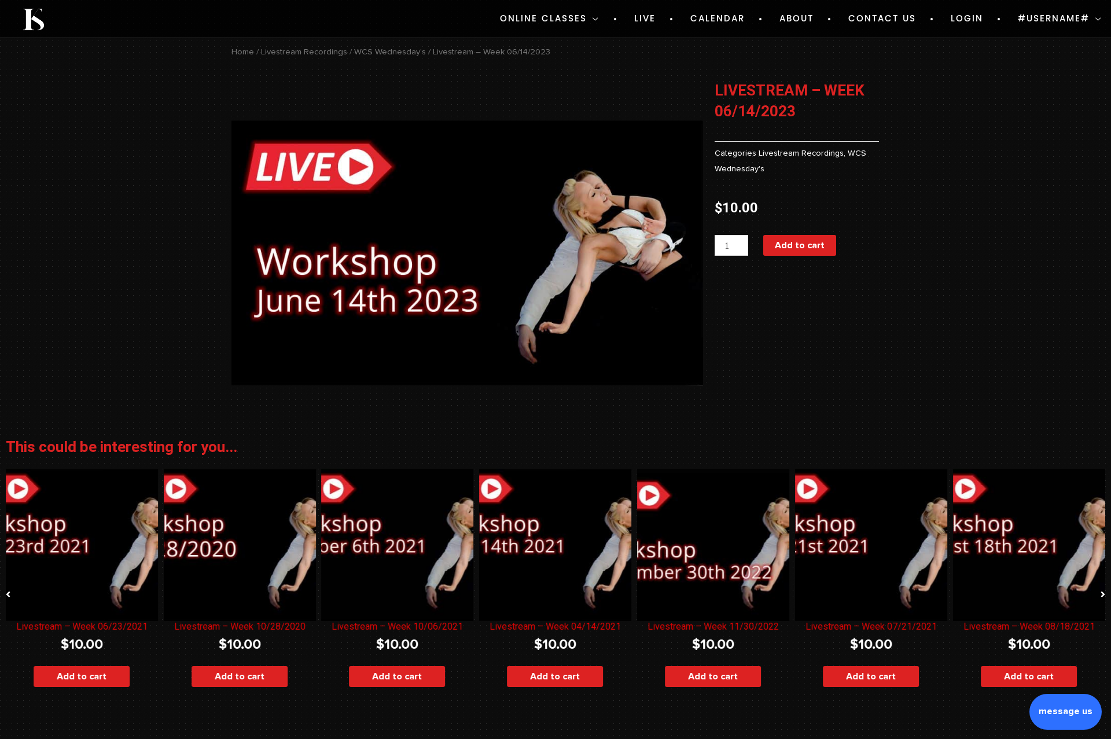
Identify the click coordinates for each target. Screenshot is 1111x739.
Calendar (717, 19)
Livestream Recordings (304, 51)
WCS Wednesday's (390, 51)
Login (967, 19)
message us (1065, 711)
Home (242, 51)
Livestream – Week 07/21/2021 (871, 626)
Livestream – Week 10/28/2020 (240, 626)
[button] (8, 594)
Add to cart (800, 245)
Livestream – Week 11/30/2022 (713, 626)
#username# (1054, 19)
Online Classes (543, 19)
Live (645, 19)
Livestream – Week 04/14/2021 (555, 626)
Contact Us (882, 19)
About (796, 19)
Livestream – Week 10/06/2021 (397, 626)
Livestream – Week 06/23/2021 (82, 626)
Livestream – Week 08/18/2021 (1029, 626)
